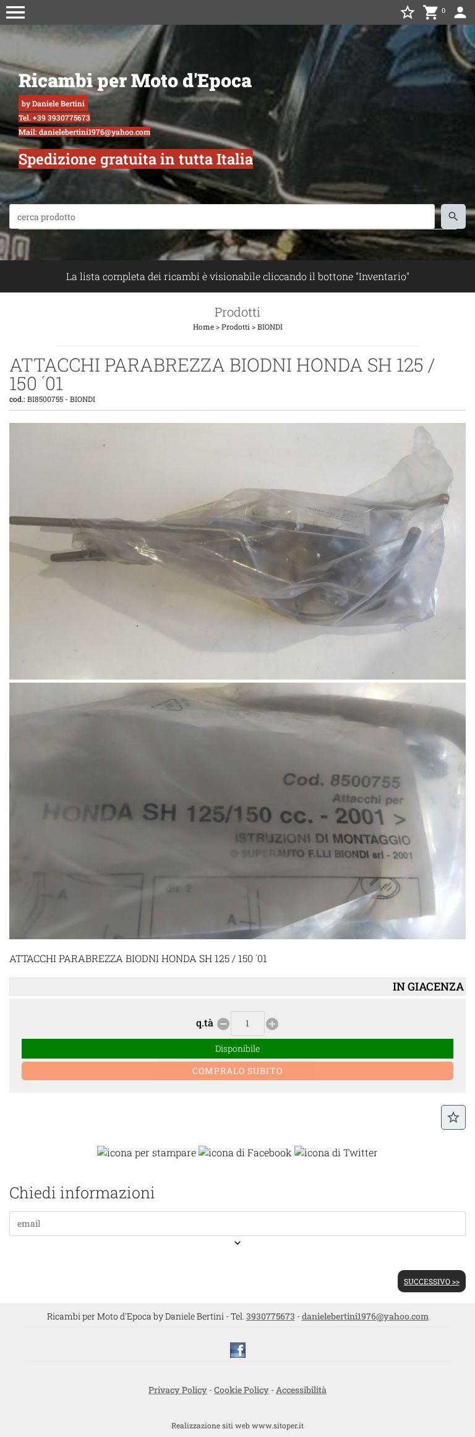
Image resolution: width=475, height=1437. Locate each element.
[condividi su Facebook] (245, 1151)
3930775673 (270, 1316)
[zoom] (237, 675)
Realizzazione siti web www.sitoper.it (237, 1425)
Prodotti (235, 326)
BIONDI (270, 326)
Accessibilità (301, 1390)
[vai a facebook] (238, 1349)
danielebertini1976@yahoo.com (365, 1316)
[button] (15, 12)
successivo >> (432, 1281)
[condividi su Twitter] (336, 1151)
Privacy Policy (177, 1390)
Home (203, 326)
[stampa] (146, 1151)
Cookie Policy (241, 1390)
